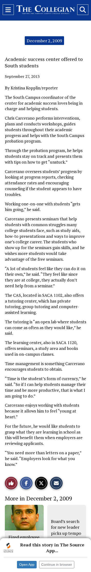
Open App (26, 564)
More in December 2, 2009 (38, 498)
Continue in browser (56, 564)
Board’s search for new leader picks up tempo (66, 527)
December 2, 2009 (44, 40)
